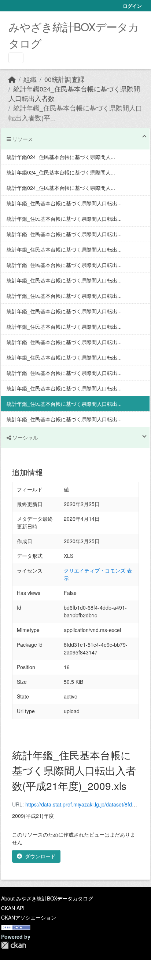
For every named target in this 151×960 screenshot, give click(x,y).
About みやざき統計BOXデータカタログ (47, 898)
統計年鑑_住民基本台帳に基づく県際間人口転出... (64, 203)
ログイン (132, 5)
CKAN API (13, 908)
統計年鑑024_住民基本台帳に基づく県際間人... (61, 156)
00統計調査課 (64, 79)
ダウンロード (40, 856)
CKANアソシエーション (28, 917)
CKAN (13, 945)
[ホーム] (12, 79)
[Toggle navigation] (15, 58)
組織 (30, 79)
